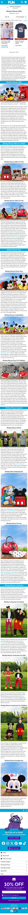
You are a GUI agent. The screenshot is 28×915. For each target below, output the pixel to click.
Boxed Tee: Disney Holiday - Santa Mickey (19, 42)
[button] (25, 2)
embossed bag (15, 236)
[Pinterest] (16, 843)
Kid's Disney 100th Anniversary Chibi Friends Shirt (5, 42)
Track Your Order (7, 858)
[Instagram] (7, 843)
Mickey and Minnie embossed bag (9, 572)
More (2, 874)
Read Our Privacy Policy (14, 900)
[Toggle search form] (22, 2)
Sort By (20, 17)
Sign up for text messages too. (11, 895)
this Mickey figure (5, 352)
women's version (19, 464)
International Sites (5, 868)
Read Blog (14, 848)
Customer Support (5, 861)
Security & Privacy (5, 864)
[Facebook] (3, 843)
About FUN (3, 871)
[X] (12, 843)
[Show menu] (2, 2)
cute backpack (11, 510)
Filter (6, 17)
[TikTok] (24, 843)
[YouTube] (20, 843)
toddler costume (16, 749)
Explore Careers (14, 838)
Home (4, 852)
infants (2, 757)
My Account (6, 855)
